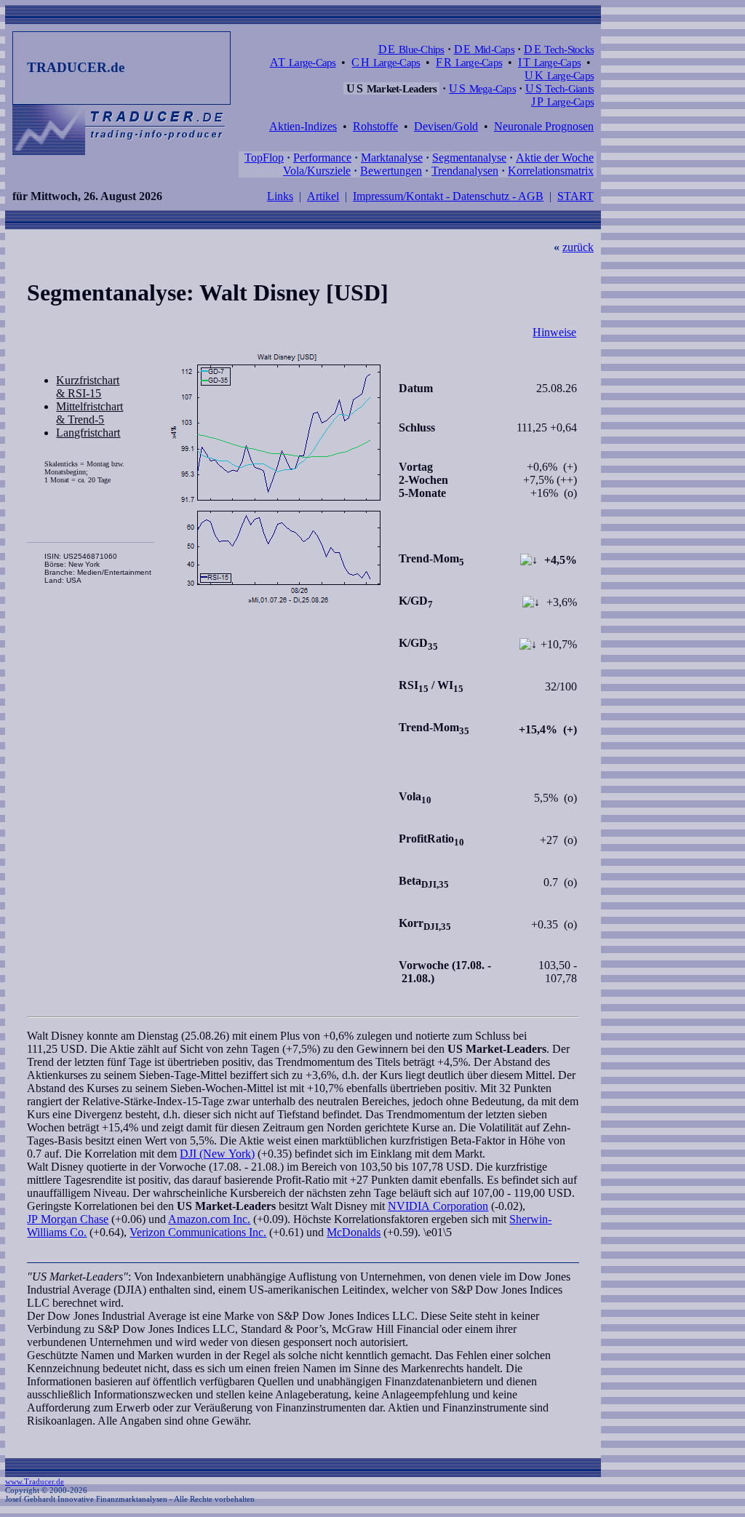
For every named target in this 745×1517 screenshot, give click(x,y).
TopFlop (264, 157)
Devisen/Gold (446, 126)
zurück (578, 247)
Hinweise (554, 332)
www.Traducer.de (34, 1481)
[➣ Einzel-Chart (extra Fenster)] (275, 479)
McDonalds (354, 1232)
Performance (322, 157)
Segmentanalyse (469, 157)
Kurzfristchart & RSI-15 (87, 386)
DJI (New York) (217, 1153)
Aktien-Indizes (303, 126)
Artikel (323, 196)
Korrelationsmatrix (551, 170)
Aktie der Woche (555, 157)
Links (280, 196)
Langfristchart (88, 432)
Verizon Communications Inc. (198, 1232)
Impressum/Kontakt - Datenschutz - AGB (448, 196)
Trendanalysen (464, 170)
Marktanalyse (392, 157)
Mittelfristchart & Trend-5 (89, 413)
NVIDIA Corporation (438, 1206)
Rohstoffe (375, 126)
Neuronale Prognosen (544, 126)
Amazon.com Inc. (209, 1219)
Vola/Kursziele (317, 170)
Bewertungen (391, 170)
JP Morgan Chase (67, 1219)
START (575, 196)
